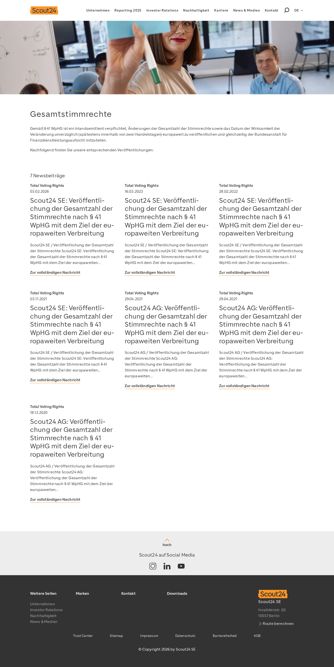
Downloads (177, 593)
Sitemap (116, 636)
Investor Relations (162, 10)
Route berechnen (278, 623)
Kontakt (271, 10)
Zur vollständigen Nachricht (55, 272)
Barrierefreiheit (225, 636)
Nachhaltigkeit (196, 10)
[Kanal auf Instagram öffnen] (152, 566)
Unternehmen (98, 10)
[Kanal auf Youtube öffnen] (181, 566)
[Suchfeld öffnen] (286, 10)
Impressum (149, 636)
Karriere (221, 10)
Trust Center (83, 636)
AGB (257, 636)
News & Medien (246, 10)
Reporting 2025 (128, 10)
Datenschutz (185, 636)
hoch (167, 544)
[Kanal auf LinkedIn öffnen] (167, 566)
